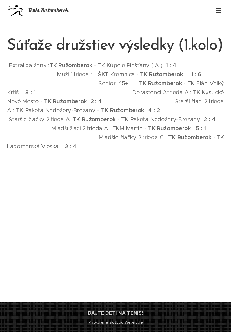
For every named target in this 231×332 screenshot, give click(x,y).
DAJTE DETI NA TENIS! (115, 313)
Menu (218, 10)
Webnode (134, 322)
